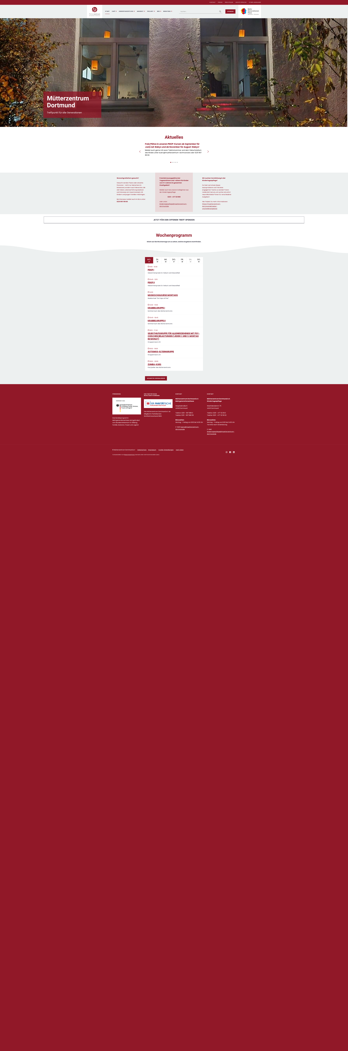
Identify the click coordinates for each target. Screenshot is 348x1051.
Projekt (150, 11)
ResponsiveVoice (129, 454)
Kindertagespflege (126, 11)
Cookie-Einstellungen (166, 450)
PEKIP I (151, 269)
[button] (139, 151)
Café (113, 11)
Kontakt (213, 2)
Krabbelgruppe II (156, 320)
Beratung (167, 11)
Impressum (152, 450)
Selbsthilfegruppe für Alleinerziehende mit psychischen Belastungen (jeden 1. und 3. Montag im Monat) (174, 336)
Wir (158, 11)
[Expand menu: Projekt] (154, 11)
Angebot (140, 11)
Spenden (230, 11)
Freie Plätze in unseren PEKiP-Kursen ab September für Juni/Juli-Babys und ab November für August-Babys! (172, 145)
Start (107, 11)
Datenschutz (142, 450)
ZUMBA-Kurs (154, 364)
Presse (220, 2)
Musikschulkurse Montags (163, 295)
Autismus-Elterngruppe (161, 351)
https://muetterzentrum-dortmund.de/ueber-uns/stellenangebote (211, 206)
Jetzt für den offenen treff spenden (174, 220)
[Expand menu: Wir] (160, 11)
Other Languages (255, 2)
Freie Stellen (229, 2)
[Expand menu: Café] (116, 11)
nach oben (180, 450)
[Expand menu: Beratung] (171, 11)
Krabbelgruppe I (156, 307)
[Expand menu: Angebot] (144, 11)
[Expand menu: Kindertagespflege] (134, 11)
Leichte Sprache (241, 2)
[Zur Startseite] (94, 11)
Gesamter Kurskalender (156, 378)
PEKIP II (151, 282)
